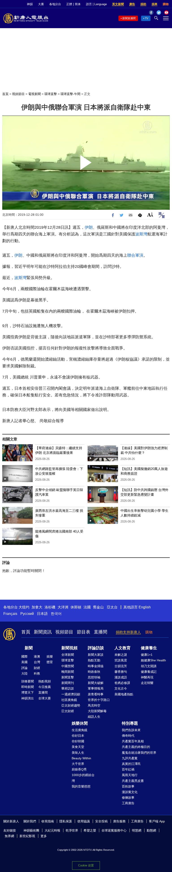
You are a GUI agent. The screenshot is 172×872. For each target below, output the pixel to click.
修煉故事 (128, 797)
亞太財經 (67, 711)
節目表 (83, 631)
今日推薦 (44, 687)
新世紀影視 (27, 836)
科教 (37, 673)
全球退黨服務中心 (114, 830)
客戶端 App (157, 821)
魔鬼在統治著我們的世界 (139, 752)
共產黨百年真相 (133, 741)
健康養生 (149, 648)
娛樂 (50, 656)
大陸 (24, 673)
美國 (24, 662)
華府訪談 (67, 688)
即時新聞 (27, 687)
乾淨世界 (72, 830)
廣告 (132, 4)
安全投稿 (101, 821)
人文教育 (122, 648)
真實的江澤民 (131, 764)
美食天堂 (78, 747)
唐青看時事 (95, 694)
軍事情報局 (95, 688)
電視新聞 (34, 94)
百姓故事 (128, 786)
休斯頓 (76, 607)
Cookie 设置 (86, 865)
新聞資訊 (43, 631)
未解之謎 (120, 654)
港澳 (37, 656)
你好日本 (78, 735)
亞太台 (112, 607)
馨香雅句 (120, 671)
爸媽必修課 (122, 683)
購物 (166, 4)
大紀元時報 (52, 830)
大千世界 (78, 764)
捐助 (143, 4)
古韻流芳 (120, 666)
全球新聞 (67, 654)
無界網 (9, 836)
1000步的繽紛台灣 (83, 777)
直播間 (100, 631)
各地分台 (55, 4)
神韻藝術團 (31, 830)
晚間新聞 (67, 671)
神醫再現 (147, 677)
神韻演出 (27, 698)
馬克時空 (94, 705)
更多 (44, 836)
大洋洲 (63, 607)
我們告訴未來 (131, 730)
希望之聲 (90, 830)
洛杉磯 (50, 607)
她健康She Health (153, 660)
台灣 (37, 662)
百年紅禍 (128, 769)
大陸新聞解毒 (97, 711)
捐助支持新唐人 (128, 632)
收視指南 (47, 821)
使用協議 (83, 821)
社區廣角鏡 (69, 700)
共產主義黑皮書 (133, 781)
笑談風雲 (120, 660)
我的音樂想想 (81, 786)
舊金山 (98, 607)
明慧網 (136, 830)
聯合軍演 (135, 255)
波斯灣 (141, 234)
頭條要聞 (27, 681)
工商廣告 (128, 803)
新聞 (29, 648)
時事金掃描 (95, 666)
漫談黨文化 (130, 792)
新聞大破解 (95, 683)
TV (146, 18)
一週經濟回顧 (70, 694)
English (145, 607)
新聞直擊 (67, 677)
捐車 (154, 4)
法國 (87, 607)
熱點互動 (94, 660)
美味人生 (78, 752)
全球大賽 (44, 698)
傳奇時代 (128, 735)
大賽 (41, 4)
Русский (27, 614)
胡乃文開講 (149, 666)
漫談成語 (120, 677)
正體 (69, 4)
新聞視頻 (69, 648)
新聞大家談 (95, 654)
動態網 (151, 830)
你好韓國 (78, 741)
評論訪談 (96, 648)
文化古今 (120, 688)
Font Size (150, 215)
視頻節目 (18, 94)
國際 (24, 656)
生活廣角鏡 (79, 730)
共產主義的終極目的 (136, 747)
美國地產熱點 (123, 694)
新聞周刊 (67, 683)
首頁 (5, 94)
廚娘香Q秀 (79, 769)
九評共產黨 (130, 758)
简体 (78, 4)
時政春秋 (94, 671)
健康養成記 (149, 671)
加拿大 (37, 607)
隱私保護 (65, 821)
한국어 (56, 614)
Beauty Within (81, 758)
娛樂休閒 (80, 723)
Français (10, 614)
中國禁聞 (67, 666)
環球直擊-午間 (70, 94)
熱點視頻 (44, 681)
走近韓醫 (147, 683)
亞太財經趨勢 (70, 705)
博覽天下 (27, 692)
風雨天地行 (130, 775)
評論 (24, 668)
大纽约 (24, 607)
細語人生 (94, 716)
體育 (50, 662)
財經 (37, 668)
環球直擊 (50, 94)
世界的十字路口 (99, 700)
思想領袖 (94, 677)
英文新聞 (118, 4)
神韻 (30, 4)
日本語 (42, 614)
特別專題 (130, 723)
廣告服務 (119, 821)
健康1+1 (147, 654)
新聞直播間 (129, 18)
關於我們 (30, 821)
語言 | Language (96, 4)
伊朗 (89, 227)
